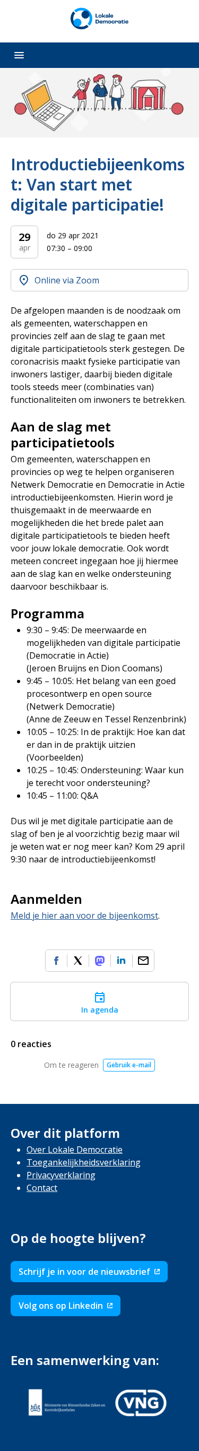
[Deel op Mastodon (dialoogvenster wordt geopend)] (99, 960)
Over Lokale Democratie (75, 1149)
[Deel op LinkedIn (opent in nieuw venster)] (121, 960)
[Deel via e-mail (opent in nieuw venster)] (143, 960)
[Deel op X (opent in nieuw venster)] (78, 960)
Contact (42, 1188)
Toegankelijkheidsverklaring (84, 1162)
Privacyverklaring (61, 1175)
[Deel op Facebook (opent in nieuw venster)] (56, 960)
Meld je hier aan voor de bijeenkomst (84, 915)
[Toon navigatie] (19, 55)
